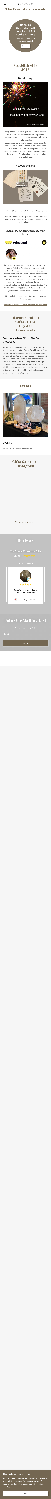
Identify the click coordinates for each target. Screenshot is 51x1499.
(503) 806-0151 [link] (25, 3)
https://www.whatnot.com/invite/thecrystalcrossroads (25, 305)
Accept (25, 1493)
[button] (6, 3)
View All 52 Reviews (25, 563)
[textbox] (25, 634)
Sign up (25, 643)
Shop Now (25, 46)
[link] (25, 9)
